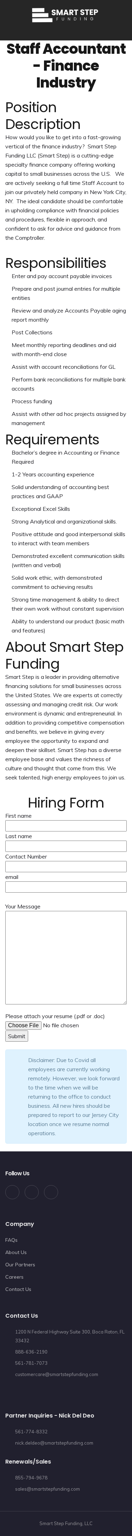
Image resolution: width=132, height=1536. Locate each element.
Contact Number (26, 856)
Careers (14, 1277)
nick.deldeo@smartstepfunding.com (54, 1443)
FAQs (11, 1240)
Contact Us (18, 1289)
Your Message (22, 906)
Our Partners (20, 1264)
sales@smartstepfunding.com (47, 1489)
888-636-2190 (31, 1352)
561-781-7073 (31, 1363)
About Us (16, 1252)
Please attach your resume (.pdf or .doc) (55, 1016)
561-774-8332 (31, 1431)
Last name (18, 836)
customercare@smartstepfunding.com (56, 1374)
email (11, 876)
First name (18, 815)
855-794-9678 (31, 1477)
